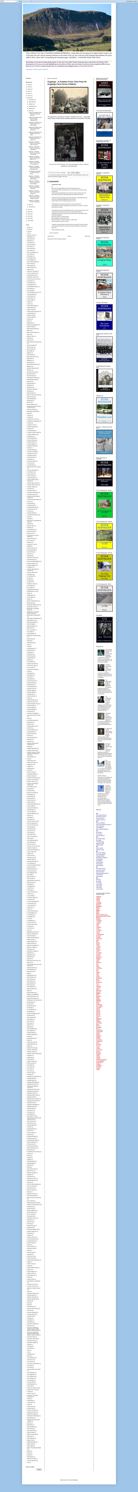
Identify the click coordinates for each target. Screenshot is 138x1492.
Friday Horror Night (32, 669)
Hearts (29, 746)
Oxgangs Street (31, 1106)
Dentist (29, 546)
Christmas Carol (31, 453)
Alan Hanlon (30, 248)
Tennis (29, 1356)
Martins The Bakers (32, 945)
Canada (29, 423)
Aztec (28, 321)
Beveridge (29, 351)
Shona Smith (30, 1252)
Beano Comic (30, 336)
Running (29, 1223)
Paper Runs (30, 1110)
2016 (29, 211)
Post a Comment (54, 233)
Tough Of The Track (32, 1389)
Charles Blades (31, 438)
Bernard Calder (31, 345)
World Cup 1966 (31, 1458)
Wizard (29, 1455)
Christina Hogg (31, 449)
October (31, 104)
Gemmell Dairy (31, 682)
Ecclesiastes (30, 603)
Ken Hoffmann (31, 872)
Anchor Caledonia (32, 273)
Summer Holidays (31, 1312)
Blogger (76, 1480)
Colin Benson (30, 472)
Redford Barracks (31, 1180)
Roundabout (30, 1216)
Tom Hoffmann (31, 1376)
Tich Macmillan (31, 1372)
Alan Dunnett (30, 244)
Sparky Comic (30, 1273)
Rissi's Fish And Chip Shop (34, 1197)
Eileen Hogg (30, 624)
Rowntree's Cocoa (32, 1218)
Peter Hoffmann (31, 1142)
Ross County (30, 1214)
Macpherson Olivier (32, 932)
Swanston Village (31, 1342)
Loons (28, 918)
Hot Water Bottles (31, 774)
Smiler (29, 1262)
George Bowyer (31, 686)
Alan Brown (30, 242)
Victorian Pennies (31, 1410)
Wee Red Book (31, 1426)
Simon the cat (30, 1256)
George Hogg (30, 690)
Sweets (29, 1344)
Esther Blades (30, 633)
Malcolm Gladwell (31, 933)
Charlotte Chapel (31, 446)
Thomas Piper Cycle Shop (34, 1369)
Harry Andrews (31, 733)
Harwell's (29, 739)
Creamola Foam (31, 509)
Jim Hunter (30, 819)
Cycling (29, 518)
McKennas (30, 956)
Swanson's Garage (32, 1323)
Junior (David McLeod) (33, 865)
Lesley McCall (30, 905)
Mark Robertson (31, 941)
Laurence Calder (31, 897)
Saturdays (29, 1233)
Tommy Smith (30, 1382)
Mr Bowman (30, 1002)
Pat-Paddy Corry (31, 1116)
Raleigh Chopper (31, 1172)
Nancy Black (30, 1030)
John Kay (29, 838)
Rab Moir (29, 1165)
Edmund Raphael (31, 622)
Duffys (28, 593)
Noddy (29, 1046)
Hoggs (29, 766)
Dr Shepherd (30, 576)
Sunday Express (31, 1314)
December (31, 99)
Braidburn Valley (31, 389)
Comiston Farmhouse (32, 492)
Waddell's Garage (31, 1414)
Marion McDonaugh (52, 176)
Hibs (28, 758)
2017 (29, 209)
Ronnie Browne (31, 1212)
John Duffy (30, 832)
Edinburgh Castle (31, 606)
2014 (29, 216)
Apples (29, 302)
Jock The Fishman (32, 825)
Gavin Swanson (31, 680)
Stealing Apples (31, 1295)
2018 (29, 98)
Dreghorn (29, 582)
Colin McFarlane (31, 477)
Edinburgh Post (31, 620)
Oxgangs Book (31, 1080)
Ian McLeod (30, 790)
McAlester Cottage (32, 951)
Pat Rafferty (30, 1114)
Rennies (29, 1182)
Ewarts (29, 640)
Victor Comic (30, 1406)
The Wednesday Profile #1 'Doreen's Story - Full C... (35, 173)
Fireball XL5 (30, 650)
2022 (29, 89)
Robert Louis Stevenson (33, 1204)
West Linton (30, 1428)
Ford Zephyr (30, 661)
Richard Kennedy (31, 1195)
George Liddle (31, 692)
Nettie (28, 1040)
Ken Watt (29, 874)
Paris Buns (30, 1112)
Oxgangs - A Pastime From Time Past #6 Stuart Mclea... (34, 177)
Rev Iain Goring (31, 1186)
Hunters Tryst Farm (32, 779)
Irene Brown (63, 174)
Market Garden (31, 943)
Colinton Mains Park (32, 483)
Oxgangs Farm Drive (62, 176)
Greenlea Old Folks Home (33, 715)
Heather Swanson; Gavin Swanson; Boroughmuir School (33, 754)
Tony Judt (29, 1386)
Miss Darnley (30, 979)
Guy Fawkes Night (32, 720)
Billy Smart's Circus (32, 356)
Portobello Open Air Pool (33, 1151)
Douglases (30, 567)
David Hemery (31, 531)
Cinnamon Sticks (31, 461)
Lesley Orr (29, 907)
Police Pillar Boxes (32, 1148)
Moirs (28, 990)
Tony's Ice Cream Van (32, 1388)
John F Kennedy (31, 836)
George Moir (30, 694)
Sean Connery (31, 1246)
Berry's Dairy (30, 347)
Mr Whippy (30, 1011)
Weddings (29, 1425)
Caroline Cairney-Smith (33, 432)
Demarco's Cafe (31, 544)
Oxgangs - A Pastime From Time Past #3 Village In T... (34, 192)
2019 (29, 95)
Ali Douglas (30, 258)
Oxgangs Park (30, 1097)
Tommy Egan (30, 1380)
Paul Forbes (30, 1123)
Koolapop (29, 884)
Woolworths (30, 1456)
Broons (29, 402)
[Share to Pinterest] (79, 173)
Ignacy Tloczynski (31, 792)
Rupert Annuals (31, 1225)
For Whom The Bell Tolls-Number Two (108, 746)
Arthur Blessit (30, 307)
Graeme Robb (30, 705)
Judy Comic (30, 855)
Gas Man (29, 677)
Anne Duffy (30, 290)
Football (29, 660)
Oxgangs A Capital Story (33, 1076)
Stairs (28, 1291)
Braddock (29, 385)
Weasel (29, 1423)
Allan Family (30, 263)
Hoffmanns (30, 764)
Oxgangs (29, 1074)
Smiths (29, 1265)
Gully (28, 718)
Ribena (29, 1192)
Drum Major (30, 585)
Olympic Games (31, 1061)
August (31, 108)
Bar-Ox (29, 330)
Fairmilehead (30, 642)
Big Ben (29, 353)
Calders (29, 417)
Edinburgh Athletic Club (33, 604)
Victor (28, 1404)
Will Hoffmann (30, 1438)
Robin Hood (30, 1208)
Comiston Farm (31, 490)
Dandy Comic (30, 525)
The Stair (29, 1365)
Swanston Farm (31, 1337)
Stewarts (29, 1301)
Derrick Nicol (30, 552)
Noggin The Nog (31, 1048)
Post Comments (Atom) (60, 239)
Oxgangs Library (31, 1093)
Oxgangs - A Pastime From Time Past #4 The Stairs (34, 187)
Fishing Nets (30, 658)
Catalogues (30, 436)
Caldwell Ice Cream (32, 419)
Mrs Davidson (30, 1017)
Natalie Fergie (30, 1032)
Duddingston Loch (32, 591)
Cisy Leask (30, 463)
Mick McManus (31, 969)
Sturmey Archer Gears (32, 1308)
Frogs (28, 671)
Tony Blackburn (31, 1384)
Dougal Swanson (31, 563)
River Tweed (30, 1201)
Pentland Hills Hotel (32, 1140)
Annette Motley (31, 294)
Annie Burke (30, 296)
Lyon (28, 930)
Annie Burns (30, 298)
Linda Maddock (31, 913)
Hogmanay (30, 768)
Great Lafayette (31, 709)
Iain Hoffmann (30, 786)
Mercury (29, 962)
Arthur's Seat (30, 309)
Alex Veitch (30, 254)
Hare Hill (29, 728)
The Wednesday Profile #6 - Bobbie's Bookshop (108, 683)
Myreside (29, 1027)
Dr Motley (29, 574)
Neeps (29, 1036)
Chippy (29, 447)
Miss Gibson (30, 981)
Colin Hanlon (30, 474)
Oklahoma (29, 1057)
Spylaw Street (30, 1279)
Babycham (30, 323)
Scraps (29, 1244)
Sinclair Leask (30, 1258)
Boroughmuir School (32, 377)
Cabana (29, 415)
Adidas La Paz (31, 235)
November (31, 102)
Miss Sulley (30, 985)
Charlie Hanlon (31, 442)
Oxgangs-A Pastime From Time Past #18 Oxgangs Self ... (35, 119)
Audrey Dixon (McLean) (33, 311)
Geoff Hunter (30, 684)
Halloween (30, 722)
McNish (29, 958)
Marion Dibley (30, 935)
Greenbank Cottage (32, 713)
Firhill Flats (30, 654)
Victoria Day (30, 1408)
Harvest (29, 735)
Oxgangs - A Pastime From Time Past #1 (34, 201)
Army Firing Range (32, 305)
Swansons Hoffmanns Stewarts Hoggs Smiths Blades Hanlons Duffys (33, 1329)
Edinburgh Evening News (33, 615)
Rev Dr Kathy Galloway (33, 1184)
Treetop (29, 1391)
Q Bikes (29, 1159)
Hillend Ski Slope (31, 762)
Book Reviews (31, 375)
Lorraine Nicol (85, 174)
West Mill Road (31, 1430)
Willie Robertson (31, 1442)
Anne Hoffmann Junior (33, 292)
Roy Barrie (30, 1220)
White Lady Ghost (31, 1434)
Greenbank (30, 711)
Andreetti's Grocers (32, 277)
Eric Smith (29, 631)
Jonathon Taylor (31, 848)
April (30, 204)
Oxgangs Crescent (32, 1084)
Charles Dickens (31, 440)
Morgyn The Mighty (32, 994)
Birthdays (29, 360)
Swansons (30, 1325)
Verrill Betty (30, 1400)
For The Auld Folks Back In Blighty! (108, 651)
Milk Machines (31, 975)
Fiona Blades (30, 648)
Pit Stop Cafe (30, 1144)
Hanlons (29, 724)
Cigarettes (29, 459)
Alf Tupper (29, 256)
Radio (28, 1167)
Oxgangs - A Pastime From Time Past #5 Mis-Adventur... (34, 182)
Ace (28, 233)
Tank (28, 1350)
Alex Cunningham (31, 252)
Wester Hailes (30, 1432)
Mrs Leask (29, 1021)
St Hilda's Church (31, 1284)
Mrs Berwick (30, 1015)
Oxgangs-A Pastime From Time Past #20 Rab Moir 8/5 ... (35, 114)
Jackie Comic (30, 800)
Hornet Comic (30, 772)
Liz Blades (30, 916)
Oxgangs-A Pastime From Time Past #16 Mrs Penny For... (35, 129)
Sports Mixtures (31, 1275)
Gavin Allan (30, 679)
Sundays (29, 1318)
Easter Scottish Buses (32, 601)
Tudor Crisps (30, 1393)
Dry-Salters (30, 587)
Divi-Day (29, 554)
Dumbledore (30, 595)
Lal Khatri (29, 890)
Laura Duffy (30, 895)
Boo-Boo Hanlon (31, 372)
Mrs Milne (29, 1023)
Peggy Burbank (31, 1129)
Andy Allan (30, 281)
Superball (29, 1320)
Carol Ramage (31, 430)
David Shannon (31, 538)
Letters (29, 909)
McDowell (29, 953)
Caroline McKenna (32, 434)
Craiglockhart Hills (32, 507)
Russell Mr (30, 1227)
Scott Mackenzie (31, 1241)
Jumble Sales (30, 859)
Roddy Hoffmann (31, 1210)
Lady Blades (30, 886)
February (31, 206)
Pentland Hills (30, 1138)
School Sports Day (32, 1239)
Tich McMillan (30, 1374)
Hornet (29, 770)
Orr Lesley (29, 1070)
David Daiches (31, 529)
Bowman (29, 381)
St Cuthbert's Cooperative (33, 1281)
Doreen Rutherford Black (33, 561)
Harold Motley (30, 732)
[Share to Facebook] (77, 173)
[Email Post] (68, 172)
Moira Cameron (31, 988)
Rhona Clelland (31, 1190)
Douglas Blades (31, 565)
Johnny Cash (30, 844)
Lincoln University (31, 911)
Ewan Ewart (30, 639)
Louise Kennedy (31, 924)
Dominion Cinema (32, 557)
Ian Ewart (29, 788)
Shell (28, 1250)
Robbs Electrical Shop (33, 1202)
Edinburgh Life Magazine (33, 618)
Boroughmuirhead (32, 379)
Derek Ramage (31, 550)
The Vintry (29, 1367)
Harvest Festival (31, 737)
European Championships (34, 635)
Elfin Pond (29, 628)
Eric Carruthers (31, 630)
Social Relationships (32, 1267)
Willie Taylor (30, 1444)
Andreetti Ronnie (31, 275)
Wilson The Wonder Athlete (34, 1447)
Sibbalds (29, 1254)
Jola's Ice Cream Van (32, 846)
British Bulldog (31, 398)
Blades (29, 366)
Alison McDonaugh (56, 174)
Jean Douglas (30, 811)
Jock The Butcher (31, 823)
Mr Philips (29, 1007)
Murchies (29, 1025)
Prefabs (29, 1153)
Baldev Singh (30, 326)
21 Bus (29, 227)
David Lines (30, 533)
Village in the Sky (31, 1412)
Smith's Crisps (30, 1263)
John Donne (30, 830)
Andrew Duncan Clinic (33, 279)
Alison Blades (30, 260)
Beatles (29, 338)
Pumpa (29, 1157)
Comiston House (31, 494)
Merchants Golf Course (33, 960)
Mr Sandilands (31, 1009)
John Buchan (30, 829)
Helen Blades (30, 757)
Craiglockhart (30, 505)
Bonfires (29, 370)
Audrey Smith (30, 317)
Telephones (30, 1354)
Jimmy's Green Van (32, 821)
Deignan (29, 542)
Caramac (29, 428)
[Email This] (72, 173)
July (30, 110)
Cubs (28, 516)
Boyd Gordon (30, 383)
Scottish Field (30, 1242)
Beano (29, 334)
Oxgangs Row (30, 1102)
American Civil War (32, 271)
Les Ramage (30, 903)
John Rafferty (30, 842)
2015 (29, 214)
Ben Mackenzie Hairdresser (34, 342)
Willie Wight (30, 1446)
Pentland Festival (31, 1136)
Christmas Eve (31, 457)
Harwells (29, 741)
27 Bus (29, 229)
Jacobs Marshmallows (33, 804)
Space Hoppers (31, 1271)
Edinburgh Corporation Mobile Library (33, 612)
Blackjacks (30, 362)
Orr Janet (29, 1069)
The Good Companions (33, 1363)
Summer (29, 1310)
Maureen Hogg (31, 947)
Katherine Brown (102, 775)
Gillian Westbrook (31, 700)
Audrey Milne (30, 313)
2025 (29, 87)
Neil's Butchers (31, 1038)
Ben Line (29, 340)
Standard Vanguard (32, 1293)
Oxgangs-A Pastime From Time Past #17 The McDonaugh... (35, 124)
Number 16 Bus (31, 1051)
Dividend (29, 555)
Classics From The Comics (34, 467)
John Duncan (30, 834)
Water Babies (30, 1417)
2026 (29, 84)
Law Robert (30, 899)
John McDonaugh (77, 174)
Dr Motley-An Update (108, 729)
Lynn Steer (30, 928)
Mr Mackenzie (30, 1005)
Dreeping (29, 580)
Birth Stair (29, 358)
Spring (29, 1277)
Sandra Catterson (31, 1231)
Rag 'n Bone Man (31, 1169)
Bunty (28, 413)
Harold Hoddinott (31, 730)
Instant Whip (30, 796)
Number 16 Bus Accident (33, 1053)
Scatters (29, 1235)
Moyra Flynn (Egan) (32, 998)
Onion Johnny (30, 1063)
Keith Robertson (31, 869)
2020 (29, 93)
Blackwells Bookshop (32, 364)
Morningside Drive (32, 996)
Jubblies (29, 853)
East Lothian (30, 597)
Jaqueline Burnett (31, 808)
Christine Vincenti (31, 451)
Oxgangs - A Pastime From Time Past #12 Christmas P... (34, 148)
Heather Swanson (31, 750)
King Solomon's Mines (33, 880)
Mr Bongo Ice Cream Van (33, 1000)
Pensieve (29, 1134)
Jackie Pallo (30, 802)
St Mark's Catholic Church (33, 1288)
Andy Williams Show (32, 286)
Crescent (29, 511)
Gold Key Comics (31, 701)
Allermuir (29, 269)
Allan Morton (30, 265)
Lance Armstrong (31, 892)
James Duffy (30, 806)
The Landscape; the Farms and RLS (108, 698)
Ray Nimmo (30, 1176)
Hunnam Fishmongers (33, 777)
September (32, 106)
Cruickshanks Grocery (32, 514)
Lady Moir (29, 888)
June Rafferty (30, 863)
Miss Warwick (30, 986)
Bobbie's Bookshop (32, 368)
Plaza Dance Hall (31, 1146)
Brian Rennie (30, 396)
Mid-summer (30, 971)
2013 (29, 218)
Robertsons (30, 1206)
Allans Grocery (31, 267)
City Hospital (30, 465)
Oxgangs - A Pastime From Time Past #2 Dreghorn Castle (34, 197)
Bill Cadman (30, 354)
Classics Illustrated (32, 470)
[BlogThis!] (73, 173)
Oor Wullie (30, 1065)
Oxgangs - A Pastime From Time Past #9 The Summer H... (34, 163)
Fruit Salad (30, 673)
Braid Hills (29, 387)
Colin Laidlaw (30, 476)
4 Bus (28, 231)
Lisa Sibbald (30, 914)
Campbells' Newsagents (33, 421)
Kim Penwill (30, 878)
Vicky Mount (30, 1402)
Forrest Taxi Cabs (31, 665)
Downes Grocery (31, 572)
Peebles (29, 1127)
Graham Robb (30, 707)
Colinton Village (31, 486)
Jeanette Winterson (32, 813)
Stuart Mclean (30, 1306)
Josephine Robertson (32, 849)
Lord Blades (30, 920)
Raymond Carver (31, 1178)
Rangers (29, 1174)
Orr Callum (30, 1067)
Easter (29, 599)
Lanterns (29, 893)
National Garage (31, 1034)
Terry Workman (31, 1357)
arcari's (29, 304)
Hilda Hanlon (30, 760)
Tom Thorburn (30, 1378)
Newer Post (51, 236)
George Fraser (31, 688)
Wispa (28, 1453)
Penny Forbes (30, 1132)
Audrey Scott (30, 315)
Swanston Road (31, 1340)
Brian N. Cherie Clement (33, 395)
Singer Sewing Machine (33, 1260)
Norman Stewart (31, 1049)
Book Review (30, 374)
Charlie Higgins (31, 444)
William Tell (30, 1440)
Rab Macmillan (31, 1161)
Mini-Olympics (30, 977)
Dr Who (29, 578)
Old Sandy (30, 1059)
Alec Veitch (30, 250)
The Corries (30, 1361)
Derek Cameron (31, 548)
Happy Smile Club (32, 726)
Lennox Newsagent (32, 901)
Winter (29, 1451)
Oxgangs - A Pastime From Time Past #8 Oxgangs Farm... (34, 168)
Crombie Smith (31, 513)
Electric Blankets (31, 626)
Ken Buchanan (31, 871)
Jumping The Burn (32, 861)
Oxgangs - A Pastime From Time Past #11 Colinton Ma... (34, 153)
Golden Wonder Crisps (33, 703)
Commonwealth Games (33, 499)
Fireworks (29, 652)
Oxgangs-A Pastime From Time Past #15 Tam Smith (35, 134)
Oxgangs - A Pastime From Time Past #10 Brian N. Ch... (34, 158)
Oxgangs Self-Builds (32, 1104)
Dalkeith (29, 523)
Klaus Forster (30, 882)
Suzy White (30, 1322)
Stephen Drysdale (31, 1297)
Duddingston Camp (32, 589)
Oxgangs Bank (31, 1078)
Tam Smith (30, 1348)
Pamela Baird (30, 1108)
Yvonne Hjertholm (31, 1460)
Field (28, 646)
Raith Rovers (30, 1170)
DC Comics (30, 540)
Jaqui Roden (70, 174)
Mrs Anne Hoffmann (32, 1013)
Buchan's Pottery (31, 409)
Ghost (28, 698)
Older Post (87, 236)
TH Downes (30, 1359)
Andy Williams (30, 284)
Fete (28, 644)
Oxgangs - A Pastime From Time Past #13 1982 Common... (34, 143)
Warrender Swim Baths (33, 1416)
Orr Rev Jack (30, 1072)
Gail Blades (30, 675)
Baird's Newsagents (32, 324)
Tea (28, 1352)
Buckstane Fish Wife (32, 411)
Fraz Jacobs (30, 667)
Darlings (29, 527)
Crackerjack (30, 503)
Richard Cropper (31, 1193)
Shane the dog (31, 1248)
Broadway (29, 400)
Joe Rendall (30, 827)
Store (28, 1304)
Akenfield (29, 240)
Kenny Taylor (30, 876)
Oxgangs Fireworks (32, 1091)
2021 (29, 91)
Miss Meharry (30, 983)
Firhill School (30, 656)
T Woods (29, 1346)
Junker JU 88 (30, 867)
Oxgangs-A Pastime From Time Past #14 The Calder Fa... (35, 138)
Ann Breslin (30, 288)
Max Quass (30, 949)
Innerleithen (30, 794)
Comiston (29, 488)
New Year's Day (31, 1042)
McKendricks (30, 955)
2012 (29, 220)
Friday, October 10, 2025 (58, 229)
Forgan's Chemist (31, 663)
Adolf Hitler (30, 237)
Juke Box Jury (30, 857)
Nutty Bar (29, 1055)
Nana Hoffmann (31, 1028)
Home (69, 236)
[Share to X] (75, 173)
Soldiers (29, 1269)
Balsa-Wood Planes (32, 328)
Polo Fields (30, 1150)
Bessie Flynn (30, 349)
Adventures (30, 239)
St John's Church (31, 1286)
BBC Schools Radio (32, 332)
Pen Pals (29, 1130)
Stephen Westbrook (32, 1299)
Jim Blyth (29, 817)
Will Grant (29, 1436)
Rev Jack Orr (30, 1188)
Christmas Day (31, 455)
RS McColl (30, 1222)
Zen (28, 1462)
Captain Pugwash (31, 426)
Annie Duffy (30, 300)
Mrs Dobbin (30, 1019)
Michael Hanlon (31, 967)
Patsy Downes (31, 1121)
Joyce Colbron (31, 851)
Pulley (28, 1155)
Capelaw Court (31, 425)
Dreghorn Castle (31, 583)
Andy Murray (30, 282)
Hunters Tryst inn (31, 781)
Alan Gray (29, 246)
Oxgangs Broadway (32, 1082)
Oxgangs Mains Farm (32, 1095)
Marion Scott (30, 939)
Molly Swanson (31, 992)
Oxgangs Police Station (33, 1098)
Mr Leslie (29, 1004)
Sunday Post (30, 1316)
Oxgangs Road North (32, 1100)
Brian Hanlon (30, 393)
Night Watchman (31, 1044)
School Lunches (31, 1237)
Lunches (29, 926)
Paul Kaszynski (31, 1125)
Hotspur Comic (31, 776)
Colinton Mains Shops (32, 485)
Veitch (28, 1398)
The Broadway (107, 761)
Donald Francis (31, 559)
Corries (29, 501)
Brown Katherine (31, 404)
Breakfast (29, 391)
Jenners (29, 815)
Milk (28, 973)
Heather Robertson (32, 748)
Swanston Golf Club (32, 1338)
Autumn (29, 319)
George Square (31, 696)
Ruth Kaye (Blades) (32, 1229)
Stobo (28, 1303)
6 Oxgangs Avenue (83, 62)
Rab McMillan (30, 1163)
